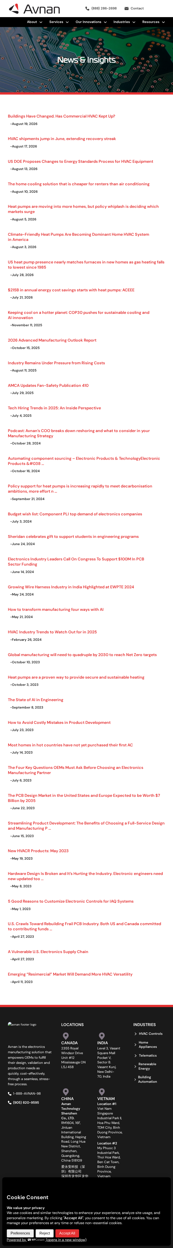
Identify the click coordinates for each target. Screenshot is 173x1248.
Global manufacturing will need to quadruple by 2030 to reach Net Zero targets (82, 654)
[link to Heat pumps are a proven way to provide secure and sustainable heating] (67, 670)
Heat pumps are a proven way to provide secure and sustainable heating (76, 677)
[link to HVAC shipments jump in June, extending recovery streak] (67, 132)
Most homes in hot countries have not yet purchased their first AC (70, 744)
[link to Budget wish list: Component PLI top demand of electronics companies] (67, 507)
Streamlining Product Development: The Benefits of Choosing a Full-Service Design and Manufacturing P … (86, 825)
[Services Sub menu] (67, 22)
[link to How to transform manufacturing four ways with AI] (67, 603)
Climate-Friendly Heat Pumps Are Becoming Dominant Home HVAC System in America (78, 237)
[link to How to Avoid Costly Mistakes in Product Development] (67, 716)
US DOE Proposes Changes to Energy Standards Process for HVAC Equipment (80, 161)
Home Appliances (148, 1044)
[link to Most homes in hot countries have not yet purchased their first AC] (67, 738)
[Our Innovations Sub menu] (105, 22)
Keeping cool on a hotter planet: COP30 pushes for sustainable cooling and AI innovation (78, 315)
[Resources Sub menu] (163, 22)
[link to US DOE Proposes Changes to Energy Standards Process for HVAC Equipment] (67, 155)
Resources (150, 22)
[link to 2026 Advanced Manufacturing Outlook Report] (67, 333)
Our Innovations (88, 22)
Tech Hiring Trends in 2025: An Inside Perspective (54, 407)
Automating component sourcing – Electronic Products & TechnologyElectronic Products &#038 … (84, 461)
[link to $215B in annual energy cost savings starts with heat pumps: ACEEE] (67, 283)
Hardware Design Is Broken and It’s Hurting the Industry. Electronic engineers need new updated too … (85, 876)
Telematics (148, 1055)
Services (56, 22)
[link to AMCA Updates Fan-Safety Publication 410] (67, 379)
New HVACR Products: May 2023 (38, 850)
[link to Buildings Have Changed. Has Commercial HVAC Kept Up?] (67, 109)
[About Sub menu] (41, 22)
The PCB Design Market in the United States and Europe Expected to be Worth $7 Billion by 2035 (84, 798)
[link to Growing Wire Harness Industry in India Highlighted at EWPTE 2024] (67, 580)
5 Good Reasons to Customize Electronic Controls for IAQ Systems (71, 901)
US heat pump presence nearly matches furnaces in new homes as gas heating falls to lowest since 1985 (86, 264)
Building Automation (147, 1079)
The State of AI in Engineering (35, 699)
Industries (122, 22)
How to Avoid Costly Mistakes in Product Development (59, 722)
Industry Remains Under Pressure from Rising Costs (56, 362)
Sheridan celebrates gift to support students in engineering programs (73, 536)
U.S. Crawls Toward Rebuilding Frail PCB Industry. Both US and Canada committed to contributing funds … (84, 926)
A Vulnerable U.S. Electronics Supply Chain (48, 951)
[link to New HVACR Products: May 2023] (67, 844)
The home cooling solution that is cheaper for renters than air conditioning (79, 183)
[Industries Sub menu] (134, 22)
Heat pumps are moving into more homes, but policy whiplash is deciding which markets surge (83, 209)
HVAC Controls (151, 1034)
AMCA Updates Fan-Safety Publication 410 (48, 385)
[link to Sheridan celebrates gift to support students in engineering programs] (67, 530)
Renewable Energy (147, 1066)
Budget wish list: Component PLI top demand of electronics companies (75, 513)
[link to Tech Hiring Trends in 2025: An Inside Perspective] (67, 401)
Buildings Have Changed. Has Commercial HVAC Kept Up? (61, 116)
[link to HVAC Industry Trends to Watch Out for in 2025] (67, 625)
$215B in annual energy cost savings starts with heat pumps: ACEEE (71, 289)
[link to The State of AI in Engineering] (67, 693)
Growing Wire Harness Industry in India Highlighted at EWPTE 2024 (71, 586)
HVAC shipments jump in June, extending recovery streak (62, 138)
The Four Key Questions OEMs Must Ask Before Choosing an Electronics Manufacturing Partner (75, 770)
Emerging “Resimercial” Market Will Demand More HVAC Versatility (70, 974)
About (32, 22)
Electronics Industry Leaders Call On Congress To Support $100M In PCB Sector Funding (76, 561)
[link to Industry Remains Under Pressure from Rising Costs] (67, 356)
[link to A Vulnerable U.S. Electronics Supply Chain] (67, 945)
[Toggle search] (158, 8)
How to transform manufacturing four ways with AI (56, 609)
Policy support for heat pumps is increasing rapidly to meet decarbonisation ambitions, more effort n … (80, 488)
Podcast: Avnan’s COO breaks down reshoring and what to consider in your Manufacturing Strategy (79, 433)
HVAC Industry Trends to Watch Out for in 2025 (52, 631)
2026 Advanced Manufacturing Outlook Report (52, 340)
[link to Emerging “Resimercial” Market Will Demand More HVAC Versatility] (67, 967)
